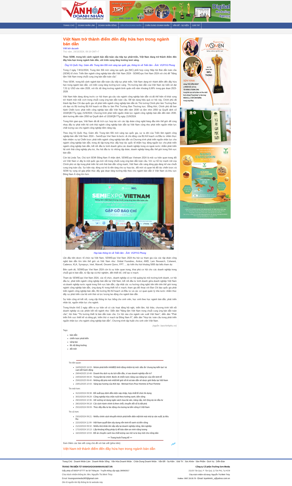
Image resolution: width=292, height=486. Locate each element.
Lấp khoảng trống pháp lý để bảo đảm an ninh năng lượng (120, 429)
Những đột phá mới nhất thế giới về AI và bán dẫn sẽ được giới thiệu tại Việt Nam (130, 380)
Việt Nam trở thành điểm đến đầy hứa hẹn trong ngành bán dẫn (109, 449)
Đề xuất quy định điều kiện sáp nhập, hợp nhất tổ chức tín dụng (122, 393)
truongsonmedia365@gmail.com (83, 478)
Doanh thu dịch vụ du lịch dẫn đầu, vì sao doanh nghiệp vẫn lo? (122, 373)
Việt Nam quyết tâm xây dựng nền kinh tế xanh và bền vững (120, 422)
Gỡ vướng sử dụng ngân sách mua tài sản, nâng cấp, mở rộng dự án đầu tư (128, 400)
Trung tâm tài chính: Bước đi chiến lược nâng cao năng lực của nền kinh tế (127, 377)
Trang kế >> (126, 437)
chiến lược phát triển (79, 338)
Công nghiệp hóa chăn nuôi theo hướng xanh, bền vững (119, 397)
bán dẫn (73, 335)
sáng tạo (74, 342)
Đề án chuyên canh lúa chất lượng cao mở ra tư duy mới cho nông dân (126, 433)
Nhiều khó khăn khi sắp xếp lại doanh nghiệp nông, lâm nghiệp (122, 426)
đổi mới (73, 349)
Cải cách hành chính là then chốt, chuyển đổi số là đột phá (120, 403)
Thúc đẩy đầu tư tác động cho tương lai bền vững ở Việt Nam (121, 407)
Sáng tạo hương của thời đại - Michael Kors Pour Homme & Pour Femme (126, 384)
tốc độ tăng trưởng (78, 345)
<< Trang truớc (114, 437)
